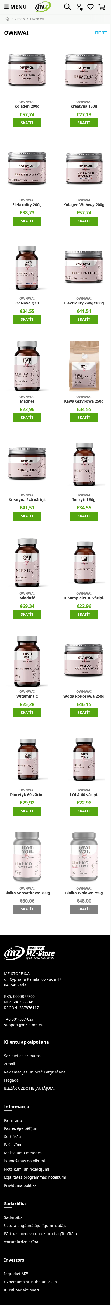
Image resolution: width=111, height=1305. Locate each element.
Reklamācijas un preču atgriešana (34, 1072)
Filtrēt (101, 32)
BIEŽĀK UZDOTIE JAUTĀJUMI (29, 1088)
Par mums (13, 1120)
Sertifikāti (12, 1137)
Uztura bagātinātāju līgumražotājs (35, 1225)
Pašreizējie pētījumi (22, 1128)
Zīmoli (9, 1064)
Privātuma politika (20, 1185)
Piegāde (11, 1080)
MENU (15, 6)
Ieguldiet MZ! (16, 1274)
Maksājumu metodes (23, 1153)
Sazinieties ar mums (22, 1056)
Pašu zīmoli (14, 1145)
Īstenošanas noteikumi (24, 1161)
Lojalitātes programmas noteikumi (35, 1177)
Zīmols (20, 19)
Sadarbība (13, 1217)
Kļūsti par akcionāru (22, 1290)
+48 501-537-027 (19, 1019)
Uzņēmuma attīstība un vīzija (30, 1282)
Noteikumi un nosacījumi (26, 1169)
